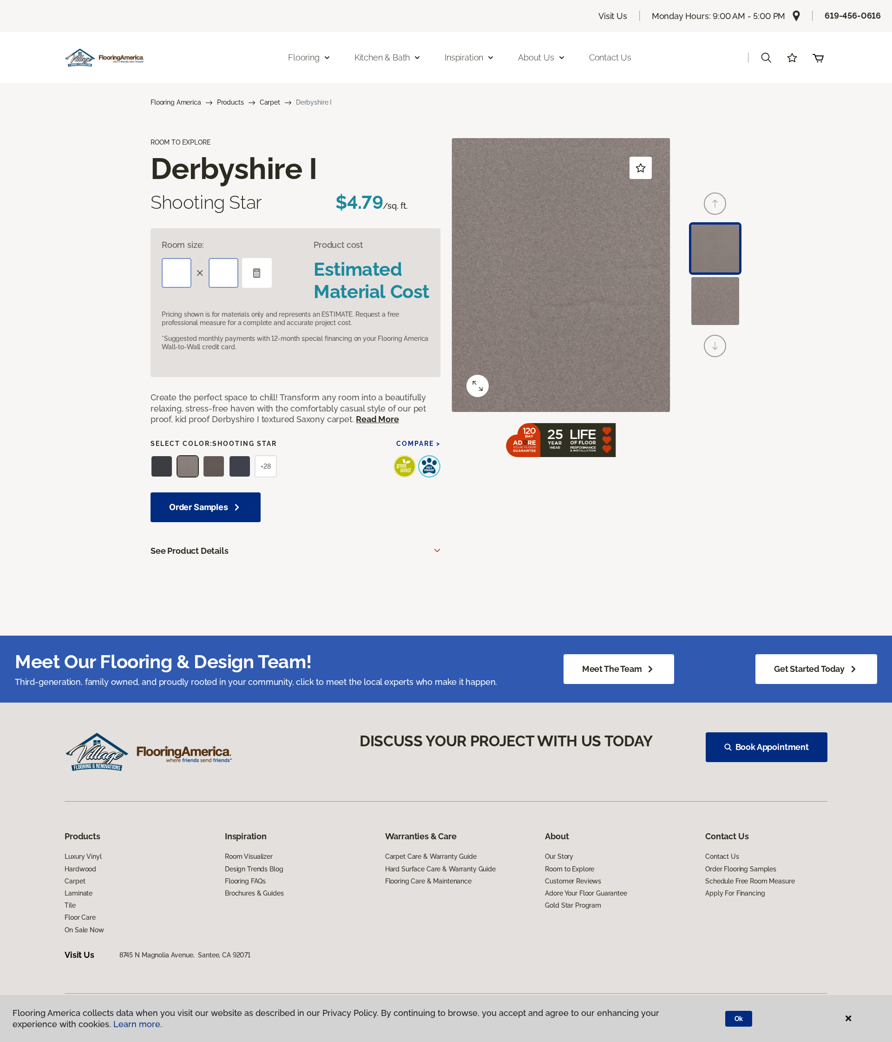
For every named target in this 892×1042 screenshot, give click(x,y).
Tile (70, 905)
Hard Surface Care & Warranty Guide (440, 869)
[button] (766, 57)
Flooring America (176, 102)
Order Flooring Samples (740, 869)
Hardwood (80, 869)
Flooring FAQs (245, 881)
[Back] (715, 203)
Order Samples (198, 507)
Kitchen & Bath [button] (382, 57)
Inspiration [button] (464, 57)
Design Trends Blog (254, 869)
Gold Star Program (573, 905)
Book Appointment (772, 747)
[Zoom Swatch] (477, 386)
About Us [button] (536, 57)
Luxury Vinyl (83, 856)
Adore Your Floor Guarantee (586, 893)
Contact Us (610, 57)
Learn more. (137, 1024)
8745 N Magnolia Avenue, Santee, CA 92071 (184, 955)
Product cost (338, 245)
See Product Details (190, 551)
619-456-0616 (853, 15)
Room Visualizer (249, 856)
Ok (739, 1018)
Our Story (559, 856)
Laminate (78, 893)
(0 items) (818, 57)
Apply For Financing (735, 893)
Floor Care (80, 917)
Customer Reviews (573, 881)
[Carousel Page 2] (715, 301)
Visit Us (612, 16)
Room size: (183, 245)
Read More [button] (377, 419)
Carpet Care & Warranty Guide (431, 856)
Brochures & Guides (254, 893)
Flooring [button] (304, 57)
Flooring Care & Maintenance (428, 881)
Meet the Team (612, 669)
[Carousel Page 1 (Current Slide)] (715, 248)
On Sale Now (84, 930)
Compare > (418, 443)
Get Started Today (809, 669)
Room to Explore (569, 869)
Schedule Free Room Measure (749, 881)
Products (230, 102)
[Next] (715, 346)
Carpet (270, 102)
